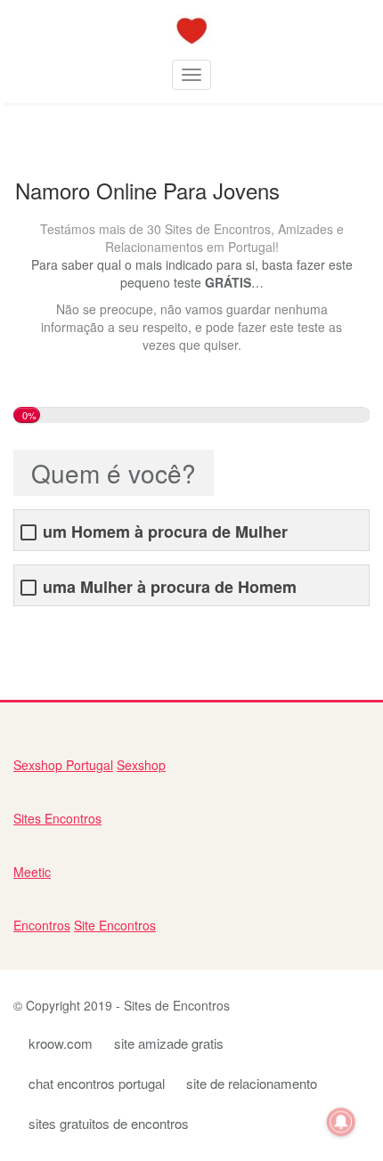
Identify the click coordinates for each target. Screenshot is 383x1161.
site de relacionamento (251, 1083)
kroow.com (61, 1043)
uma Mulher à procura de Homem (170, 587)
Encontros (41, 925)
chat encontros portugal (97, 1083)
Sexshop (141, 765)
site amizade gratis (169, 1043)
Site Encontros (115, 925)
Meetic (32, 872)
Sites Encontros (57, 818)
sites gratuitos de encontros (109, 1123)
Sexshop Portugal (63, 765)
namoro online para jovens (88, 633)
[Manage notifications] (341, 1122)
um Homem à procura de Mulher (165, 532)
